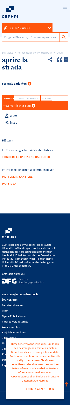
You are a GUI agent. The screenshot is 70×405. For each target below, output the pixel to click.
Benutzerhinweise (12, 305)
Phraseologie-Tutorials (15, 321)
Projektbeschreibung (14, 332)
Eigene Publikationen (14, 316)
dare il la (9, 183)
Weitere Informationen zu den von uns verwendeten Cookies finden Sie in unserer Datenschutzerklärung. (35, 374)
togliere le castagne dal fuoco (26, 157)
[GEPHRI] (35, 18)
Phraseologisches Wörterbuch (35, 52)
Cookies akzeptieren (40, 389)
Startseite (7, 52)
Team (5, 310)
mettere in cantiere (17, 177)
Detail (60, 52)
